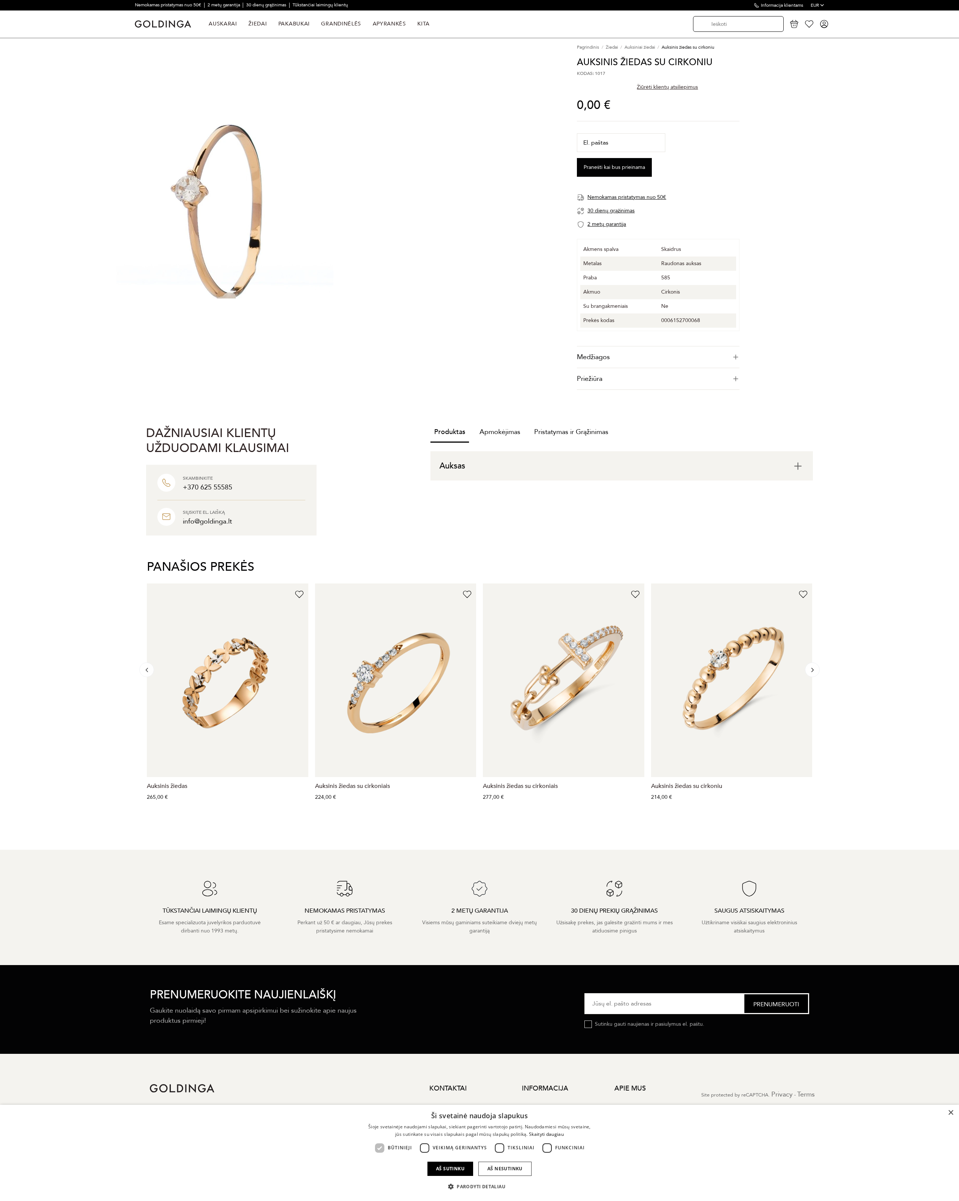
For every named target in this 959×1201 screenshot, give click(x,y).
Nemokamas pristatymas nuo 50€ (168, 5)
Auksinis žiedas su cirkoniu (686, 786)
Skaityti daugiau (546, 1134)
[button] (479, 1187)
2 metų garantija (224, 5)
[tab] (658, 357)
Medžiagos (593, 357)
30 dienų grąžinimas (266, 5)
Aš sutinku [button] (450, 1168)
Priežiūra (589, 378)
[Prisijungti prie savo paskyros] (824, 23)
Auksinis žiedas (167, 786)
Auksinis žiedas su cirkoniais (352, 786)
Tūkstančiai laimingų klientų (320, 5)
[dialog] (479, 1153)
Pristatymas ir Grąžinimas (571, 432)
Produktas (449, 432)
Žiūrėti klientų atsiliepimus (667, 87)
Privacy (782, 1094)
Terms (806, 1094)
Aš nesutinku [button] (505, 1168)
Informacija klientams (782, 5)
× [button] (950, 1113)
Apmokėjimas (500, 432)
